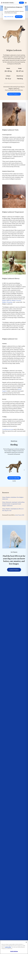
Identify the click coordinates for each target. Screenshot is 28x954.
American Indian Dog (14, 478)
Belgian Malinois (6, 300)
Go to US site (19, 16)
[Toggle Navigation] (25, 3)
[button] (24, 469)
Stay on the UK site (8, 16)
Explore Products (14, 94)
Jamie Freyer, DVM (19, 515)
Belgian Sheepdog (7, 302)
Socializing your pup (7, 429)
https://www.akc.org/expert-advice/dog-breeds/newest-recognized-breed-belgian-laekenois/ (13, 503)
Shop (21, 2)
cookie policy (8, 947)
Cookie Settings (14, 951)
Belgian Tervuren (16, 300)
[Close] (26, 942)
